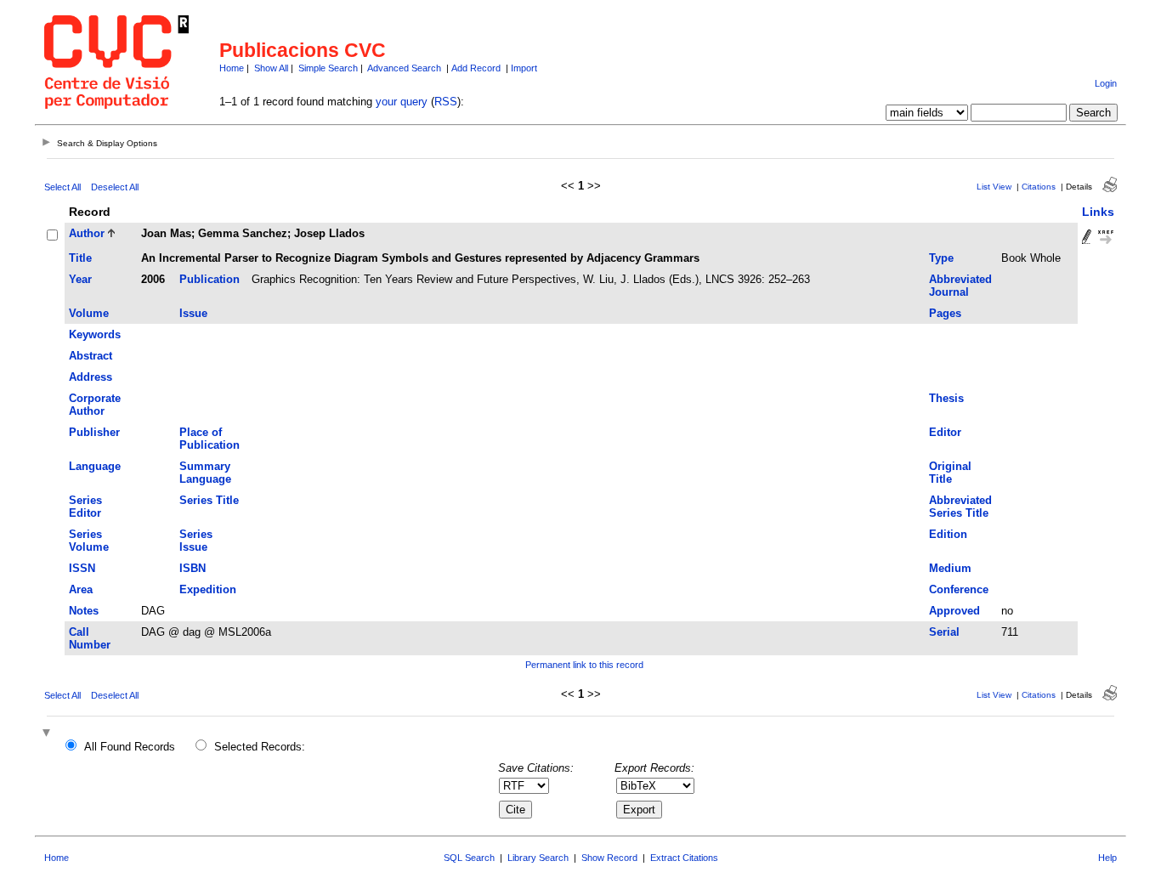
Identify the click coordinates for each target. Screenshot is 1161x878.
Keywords (95, 334)
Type (941, 258)
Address (90, 377)
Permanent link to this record (584, 665)
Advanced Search (404, 68)
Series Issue (195, 540)
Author (87, 233)
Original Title (950, 472)
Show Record (609, 858)
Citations (1039, 186)
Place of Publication (209, 438)
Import (524, 68)
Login (1106, 83)
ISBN (192, 568)
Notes (84, 610)
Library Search (538, 858)
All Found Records (129, 746)
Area (81, 589)
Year (80, 279)
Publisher (94, 432)
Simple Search (328, 68)
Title (80, 258)
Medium (950, 568)
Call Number (89, 638)
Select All (62, 187)
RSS (445, 101)
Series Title (209, 500)
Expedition (207, 589)
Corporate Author (95, 404)
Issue (193, 313)
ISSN (82, 568)
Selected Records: (259, 746)
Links (1098, 211)
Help (1107, 858)
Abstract (90, 355)
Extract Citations (684, 858)
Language (95, 466)
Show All (271, 68)
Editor (945, 432)
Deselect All (115, 187)
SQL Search (469, 858)
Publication (209, 279)
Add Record (476, 68)
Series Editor (85, 506)
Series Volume (89, 540)
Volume (89, 313)
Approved (954, 610)
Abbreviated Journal (960, 285)
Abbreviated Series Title (960, 506)
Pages (945, 313)
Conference (958, 589)
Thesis (946, 398)
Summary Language (205, 472)
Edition (948, 534)
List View (994, 186)
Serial (944, 632)
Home (231, 68)
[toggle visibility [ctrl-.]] (48, 734)
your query (402, 101)
